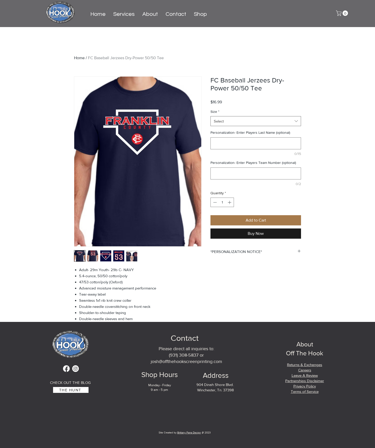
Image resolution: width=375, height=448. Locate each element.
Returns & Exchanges (304, 364)
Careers (304, 370)
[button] (342, 13)
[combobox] (255, 121)
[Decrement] (214, 202)
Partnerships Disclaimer (304, 381)
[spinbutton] (222, 202)
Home (79, 58)
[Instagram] (75, 368)
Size (214, 112)
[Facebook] (66, 368)
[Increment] (230, 202)
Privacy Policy (304, 386)
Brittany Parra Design (189, 432)
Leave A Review (305, 375)
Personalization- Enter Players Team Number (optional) (253, 163)
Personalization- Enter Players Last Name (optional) (250, 132)
